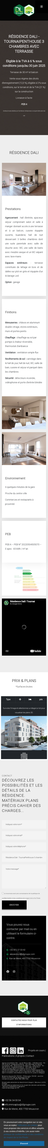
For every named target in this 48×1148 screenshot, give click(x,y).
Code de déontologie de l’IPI (10, 1088)
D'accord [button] (24, 1143)
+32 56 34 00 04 (12, 1100)
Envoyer (14, 905)
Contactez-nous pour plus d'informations (24, 1022)
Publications (8, 1056)
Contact (30, 1056)
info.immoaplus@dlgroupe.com (20, 1104)
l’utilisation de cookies (27, 1125)
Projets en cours (36, 1050)
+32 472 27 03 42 (17, 950)
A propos (20, 1056)
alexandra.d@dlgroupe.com (22, 954)
